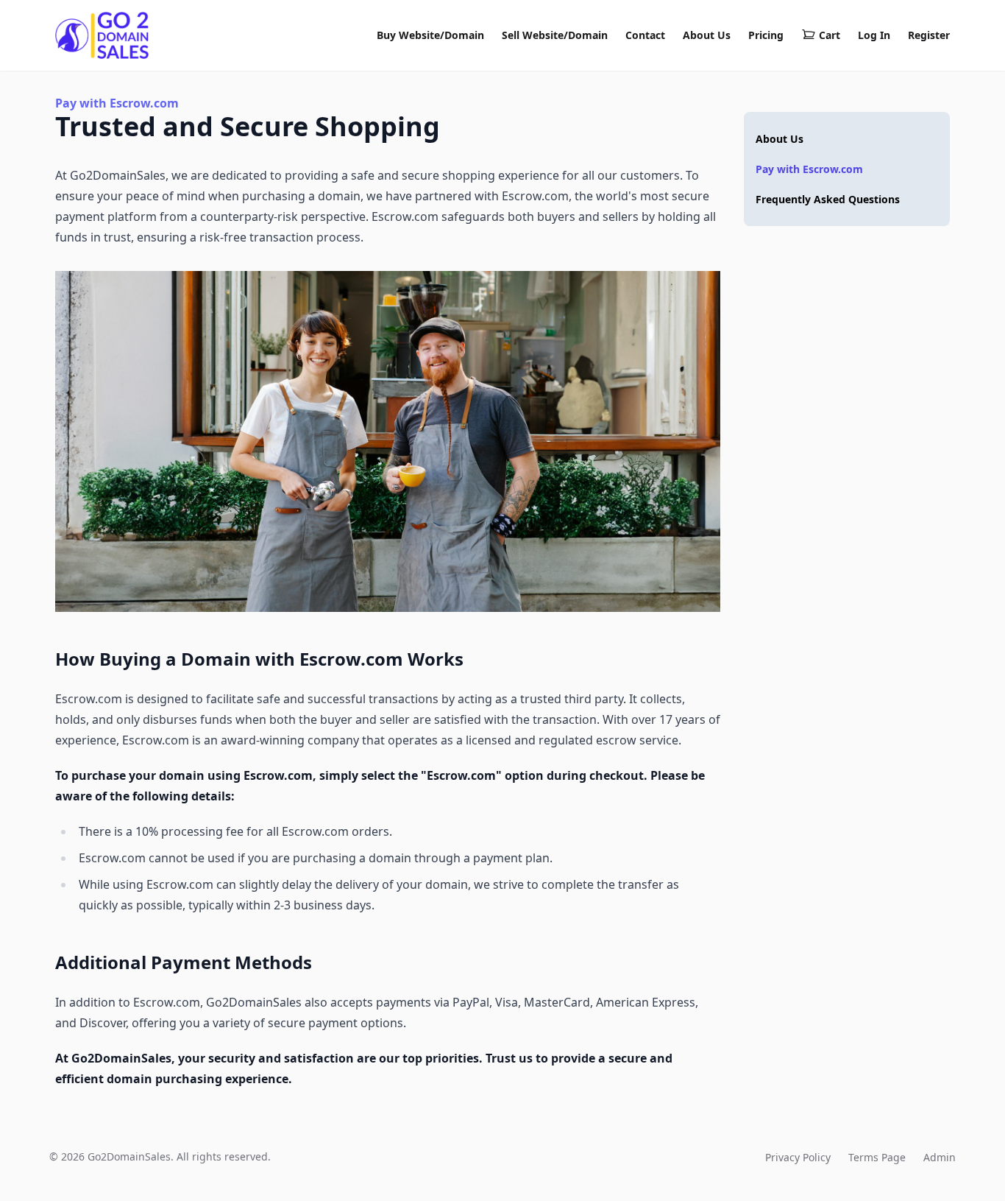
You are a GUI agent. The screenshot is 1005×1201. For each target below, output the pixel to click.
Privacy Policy (798, 1157)
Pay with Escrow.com (809, 169)
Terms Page (877, 1157)
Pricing (766, 35)
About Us (707, 35)
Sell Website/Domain (555, 35)
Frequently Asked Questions (828, 199)
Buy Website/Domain (430, 35)
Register (929, 35)
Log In (874, 35)
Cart (829, 35)
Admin (939, 1157)
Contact (645, 35)
